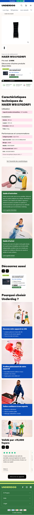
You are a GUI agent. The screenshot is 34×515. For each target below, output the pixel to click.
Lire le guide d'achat (9, 255)
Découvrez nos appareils (17, 477)
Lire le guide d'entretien (10, 210)
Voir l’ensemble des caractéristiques (17, 161)
